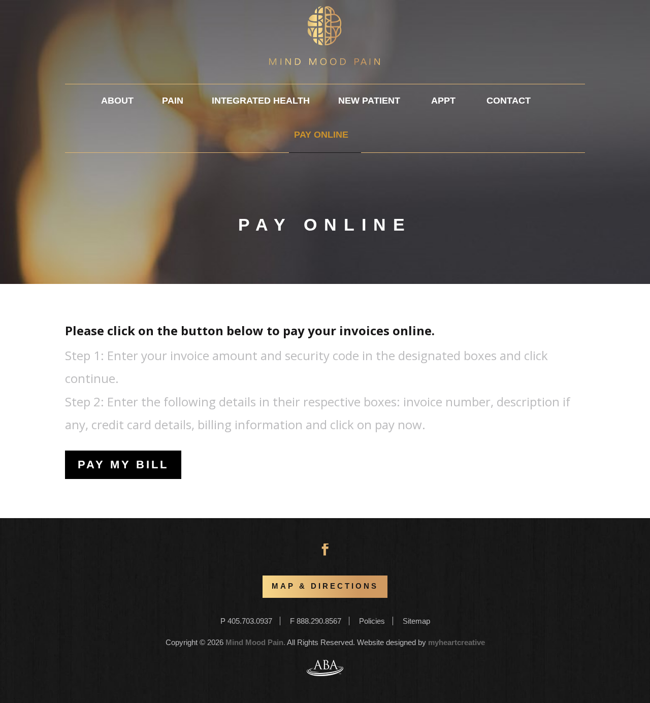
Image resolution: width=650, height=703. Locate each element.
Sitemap (416, 621)
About (117, 100)
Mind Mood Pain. (255, 642)
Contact (508, 100)
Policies (372, 621)
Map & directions (325, 586)
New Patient (369, 100)
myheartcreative (456, 642)
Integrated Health (261, 100)
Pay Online (321, 135)
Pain (172, 100)
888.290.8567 (319, 621)
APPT (443, 100)
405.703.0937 (250, 621)
